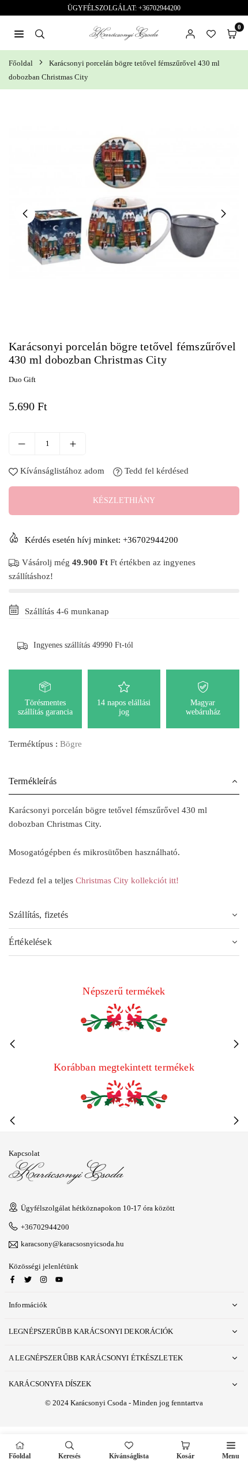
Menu (230, 1456)
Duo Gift (22, 379)
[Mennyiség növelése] (72, 444)
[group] (124, 213)
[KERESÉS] (39, 33)
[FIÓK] (190, 33)
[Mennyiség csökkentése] (22, 444)
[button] (231, 33)
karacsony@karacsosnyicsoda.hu (72, 1244)
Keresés (69, 1456)
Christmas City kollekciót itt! (127, 880)
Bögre (71, 743)
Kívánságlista (129, 1456)
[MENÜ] (19, 33)
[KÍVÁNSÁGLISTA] (211, 33)
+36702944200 (45, 1227)
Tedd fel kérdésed (155, 470)
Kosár (185, 1456)
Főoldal (21, 63)
